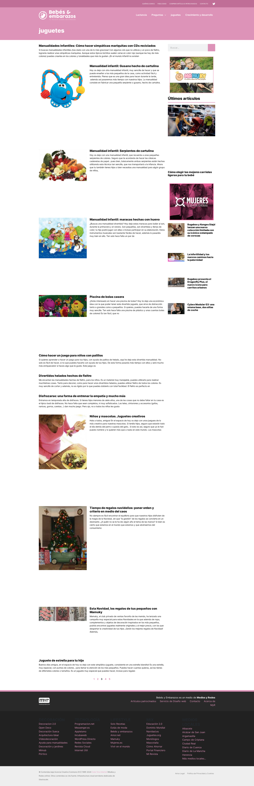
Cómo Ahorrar (154, 746)
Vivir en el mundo (120, 746)
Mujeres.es (116, 742)
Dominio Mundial (155, 727)
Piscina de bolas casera (107, 297)
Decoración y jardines (51, 746)
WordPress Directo (85, 738)
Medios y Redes (206, 697)
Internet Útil (81, 750)
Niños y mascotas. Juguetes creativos (117, 416)
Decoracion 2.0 (47, 723)
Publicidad (162, 4)
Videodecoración (48, 738)
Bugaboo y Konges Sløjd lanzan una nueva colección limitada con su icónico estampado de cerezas (201, 230)
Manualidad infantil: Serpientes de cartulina (122, 151)
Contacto (204, 4)
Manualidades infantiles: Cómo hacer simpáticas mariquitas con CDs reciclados (97, 45)
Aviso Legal (180, 773)
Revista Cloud (82, 746)
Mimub (42, 750)
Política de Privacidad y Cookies (200, 773)
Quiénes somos (148, 4)
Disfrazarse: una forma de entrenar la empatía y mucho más (82, 396)
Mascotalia (152, 742)
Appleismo (80, 731)
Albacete (187, 728)
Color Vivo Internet (99, 772)
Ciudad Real (189, 743)
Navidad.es (152, 731)
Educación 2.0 (154, 723)
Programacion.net (84, 723)
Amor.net (116, 735)
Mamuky (115, 738)
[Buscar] (211, 47)
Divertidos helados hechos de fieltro (65, 375)
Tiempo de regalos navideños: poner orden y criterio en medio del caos (122, 509)
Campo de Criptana (193, 739)
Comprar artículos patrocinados (183, 4)
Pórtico (43, 753)
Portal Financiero (155, 750)
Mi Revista (152, 753)
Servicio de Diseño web (173, 701)
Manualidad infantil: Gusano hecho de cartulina (124, 66)
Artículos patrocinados (143, 701)
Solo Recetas (118, 723)
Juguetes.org (153, 735)
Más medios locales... (194, 758)
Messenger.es (82, 727)
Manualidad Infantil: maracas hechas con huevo (125, 219)
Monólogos (152, 738)
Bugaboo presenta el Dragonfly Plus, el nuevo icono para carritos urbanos (199, 283)
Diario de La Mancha (193, 751)
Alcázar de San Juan (193, 732)
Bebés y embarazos (121, 731)
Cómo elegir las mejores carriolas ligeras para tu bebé (190, 174)
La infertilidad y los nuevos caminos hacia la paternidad (200, 257)
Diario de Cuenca (192, 747)
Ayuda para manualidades (53, 742)
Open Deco (45, 727)
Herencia (187, 754)
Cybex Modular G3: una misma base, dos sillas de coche (200, 307)
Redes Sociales (83, 742)
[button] (164, 15)
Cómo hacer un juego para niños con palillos (71, 355)
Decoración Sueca (49, 731)
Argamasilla (188, 736)
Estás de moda (119, 727)
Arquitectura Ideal (49, 735)
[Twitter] (214, 3)
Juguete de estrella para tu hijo (61, 660)
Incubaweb (81, 735)
